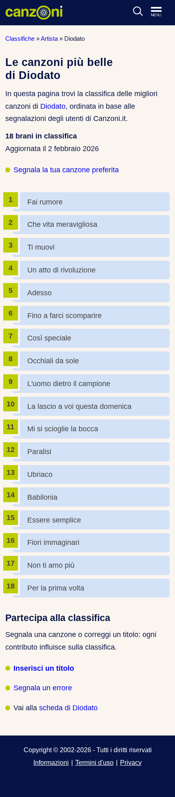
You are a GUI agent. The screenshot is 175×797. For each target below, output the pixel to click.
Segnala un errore (42, 688)
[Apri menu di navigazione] (160, 12)
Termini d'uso (94, 762)
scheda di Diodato (68, 708)
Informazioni (51, 762)
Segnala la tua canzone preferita (66, 170)
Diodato (53, 106)
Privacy (131, 762)
